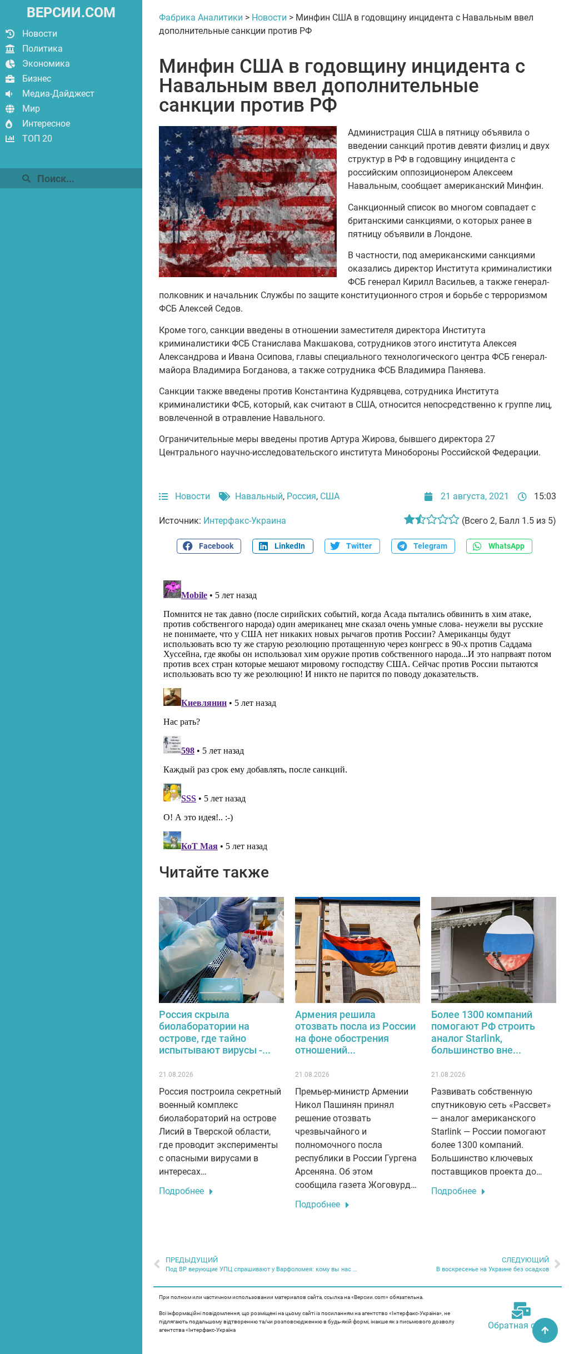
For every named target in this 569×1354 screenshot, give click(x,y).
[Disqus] (357, 715)
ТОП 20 (37, 138)
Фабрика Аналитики (201, 17)
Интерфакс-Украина (244, 520)
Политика (42, 48)
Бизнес (36, 78)
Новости (39, 33)
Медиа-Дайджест (58, 93)
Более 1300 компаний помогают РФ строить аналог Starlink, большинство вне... (483, 1032)
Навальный (259, 496)
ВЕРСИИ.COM (71, 12)
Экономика (46, 63)
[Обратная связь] (521, 1310)
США (330, 496)
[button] (209, 546)
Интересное (46, 123)
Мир (31, 108)
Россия (301, 496)
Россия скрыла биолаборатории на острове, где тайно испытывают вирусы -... (215, 1032)
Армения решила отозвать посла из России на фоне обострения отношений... (355, 1032)
